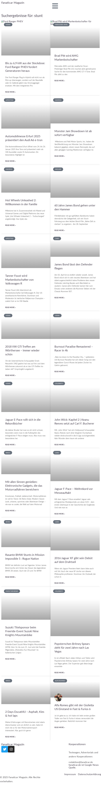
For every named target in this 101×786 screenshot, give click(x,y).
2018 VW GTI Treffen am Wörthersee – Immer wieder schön (22, 350)
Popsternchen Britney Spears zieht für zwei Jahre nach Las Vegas (72, 647)
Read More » (10, 92)
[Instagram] (11, 749)
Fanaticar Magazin (12, 2)
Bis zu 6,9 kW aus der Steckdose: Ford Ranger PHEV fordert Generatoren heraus (25, 67)
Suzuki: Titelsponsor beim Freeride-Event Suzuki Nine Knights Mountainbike (22, 631)
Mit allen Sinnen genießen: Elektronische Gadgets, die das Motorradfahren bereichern (23, 485)
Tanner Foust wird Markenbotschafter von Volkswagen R (19, 279)
